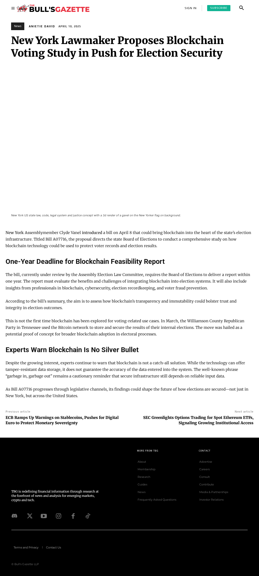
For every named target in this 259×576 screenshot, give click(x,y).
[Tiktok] (88, 516)
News (17, 26)
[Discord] (14, 516)
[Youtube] (44, 516)
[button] (241, 8)
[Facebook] (73, 516)
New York (15, 232)
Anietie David (42, 26)
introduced (92, 232)
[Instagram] (58, 516)
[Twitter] (29, 516)
